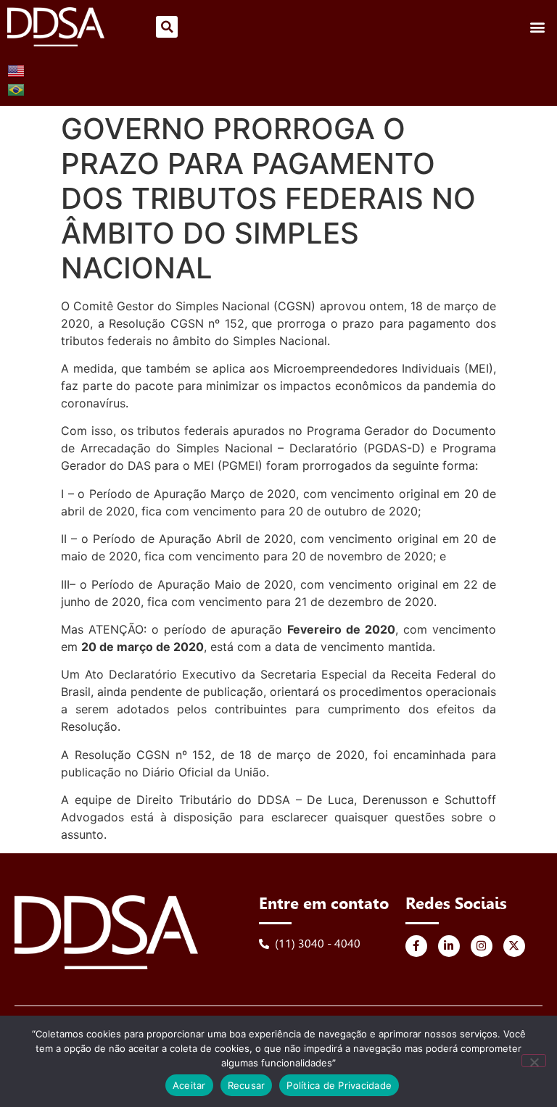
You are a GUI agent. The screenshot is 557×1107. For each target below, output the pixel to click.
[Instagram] (481, 946)
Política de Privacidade (339, 1085)
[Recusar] (533, 1060)
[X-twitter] (514, 946)
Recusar (246, 1085)
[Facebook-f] (416, 946)
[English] (16, 69)
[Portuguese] (16, 88)
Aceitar (189, 1085)
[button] (167, 27)
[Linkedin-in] (449, 946)
